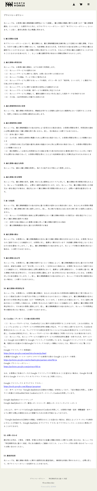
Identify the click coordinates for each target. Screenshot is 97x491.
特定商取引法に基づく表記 (58, 479)
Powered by (46, 487)
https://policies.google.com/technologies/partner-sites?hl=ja (30, 360)
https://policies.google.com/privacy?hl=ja (22, 367)
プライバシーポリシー (37, 479)
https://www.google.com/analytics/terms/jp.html (25, 353)
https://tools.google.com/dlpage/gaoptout (22, 386)
